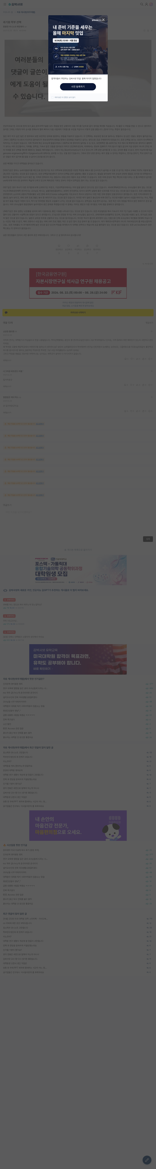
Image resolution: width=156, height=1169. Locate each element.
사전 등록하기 (78, 86)
